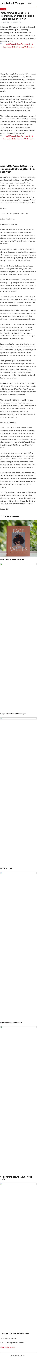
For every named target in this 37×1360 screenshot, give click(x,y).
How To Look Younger (12, 3)
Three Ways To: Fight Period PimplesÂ (15, 1334)
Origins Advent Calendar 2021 (11, 1023)
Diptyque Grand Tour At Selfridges (13, 714)
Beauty (3, 9)
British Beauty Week (7, 868)
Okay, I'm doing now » (7, 1347)
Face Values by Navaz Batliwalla (12, 559)
